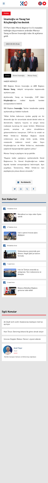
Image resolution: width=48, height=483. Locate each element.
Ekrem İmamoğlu (18, 75)
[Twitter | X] (27, 189)
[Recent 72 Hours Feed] (40, 3)
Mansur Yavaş (32, 75)
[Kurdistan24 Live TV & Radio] (44, 3)
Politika (6, 13)
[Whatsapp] (21, 189)
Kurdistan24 (26, 182)
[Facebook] (33, 189)
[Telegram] (14, 189)
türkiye (7, 75)
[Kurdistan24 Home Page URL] (24, 3)
